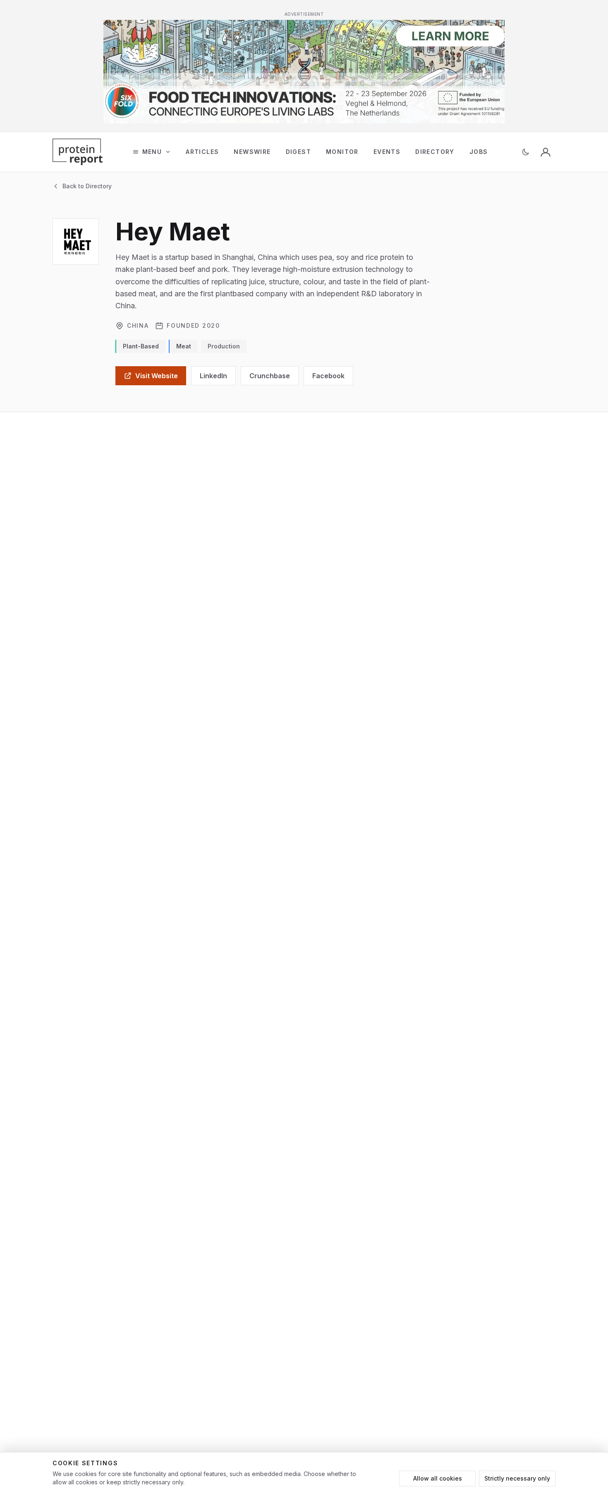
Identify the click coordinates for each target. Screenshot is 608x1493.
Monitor (342, 151)
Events (386, 151)
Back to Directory (87, 186)
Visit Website (156, 376)
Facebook (328, 376)
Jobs (478, 151)
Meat (183, 346)
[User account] (545, 152)
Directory (435, 151)
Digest (298, 151)
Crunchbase (269, 376)
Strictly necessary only (517, 1478)
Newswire (252, 151)
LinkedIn (213, 376)
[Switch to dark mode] (525, 152)
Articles (202, 151)
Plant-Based (141, 346)
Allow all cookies (437, 1478)
